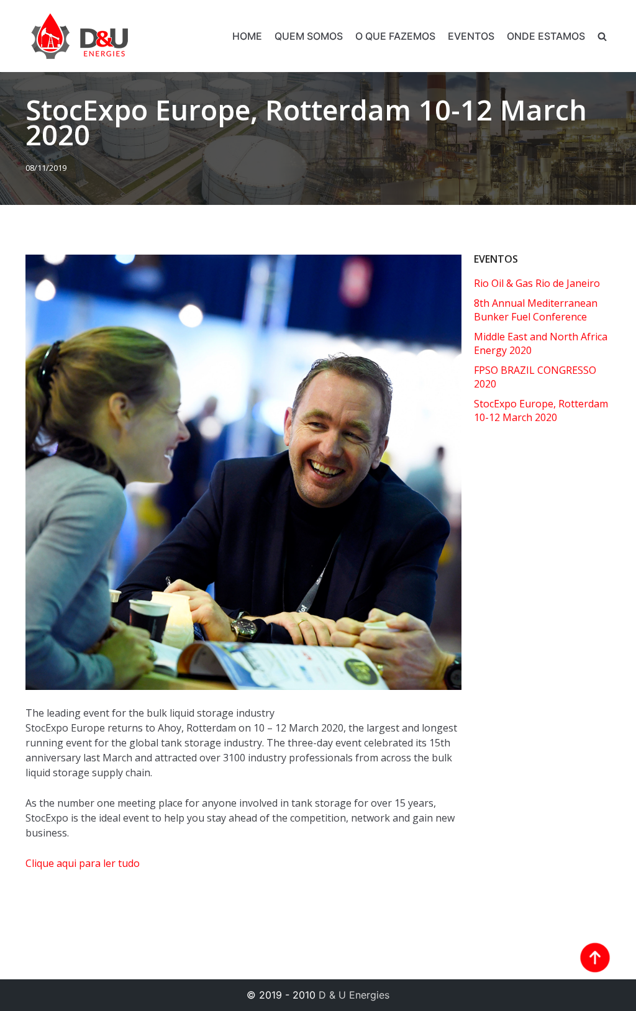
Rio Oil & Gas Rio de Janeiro (537, 283)
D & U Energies (354, 995)
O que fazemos (395, 36)
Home (247, 36)
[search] (602, 36)
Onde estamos (546, 36)
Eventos (471, 36)
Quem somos (309, 36)
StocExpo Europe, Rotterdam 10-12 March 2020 (541, 410)
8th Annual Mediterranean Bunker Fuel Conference (535, 310)
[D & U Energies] (79, 36)
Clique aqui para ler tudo (82, 863)
